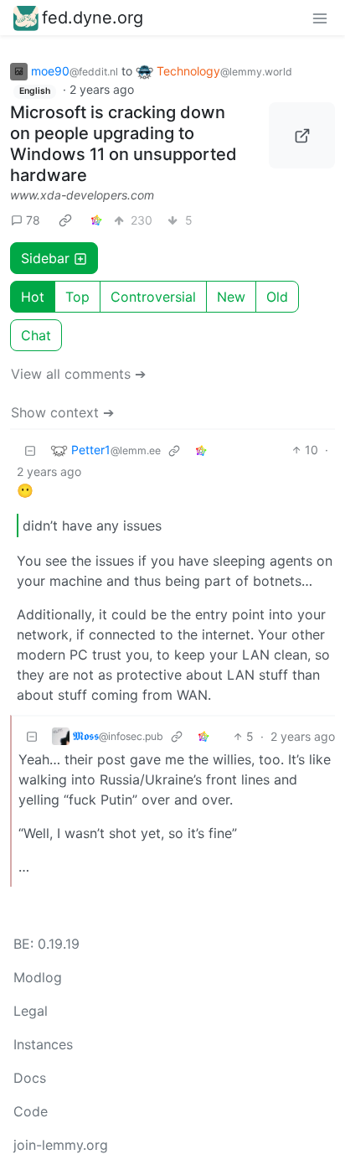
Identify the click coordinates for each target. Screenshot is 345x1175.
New (231, 296)
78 (33, 220)
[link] (65, 220)
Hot (32, 296)
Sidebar (45, 258)
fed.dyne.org (92, 18)
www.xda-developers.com (82, 195)
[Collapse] (30, 450)
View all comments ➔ (78, 373)
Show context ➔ (62, 412)
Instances (43, 1044)
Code (30, 1111)
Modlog (37, 977)
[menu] (320, 17)
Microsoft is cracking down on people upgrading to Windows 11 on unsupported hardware (123, 143)
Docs (29, 1077)
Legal (30, 1010)
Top (77, 296)
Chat (36, 335)
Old (277, 296)
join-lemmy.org (60, 1144)
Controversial (153, 296)
